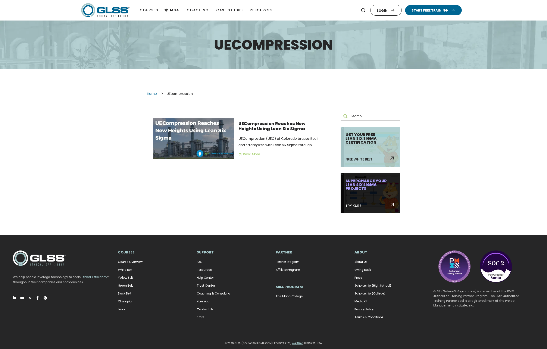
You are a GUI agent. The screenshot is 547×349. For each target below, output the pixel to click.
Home (152, 93)
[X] (30, 298)
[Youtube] (22, 298)
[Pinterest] (45, 298)
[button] (363, 10)
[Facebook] (37, 298)
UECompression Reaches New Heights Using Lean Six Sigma (272, 126)
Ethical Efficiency (94, 277)
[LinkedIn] (14, 298)
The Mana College (289, 296)
